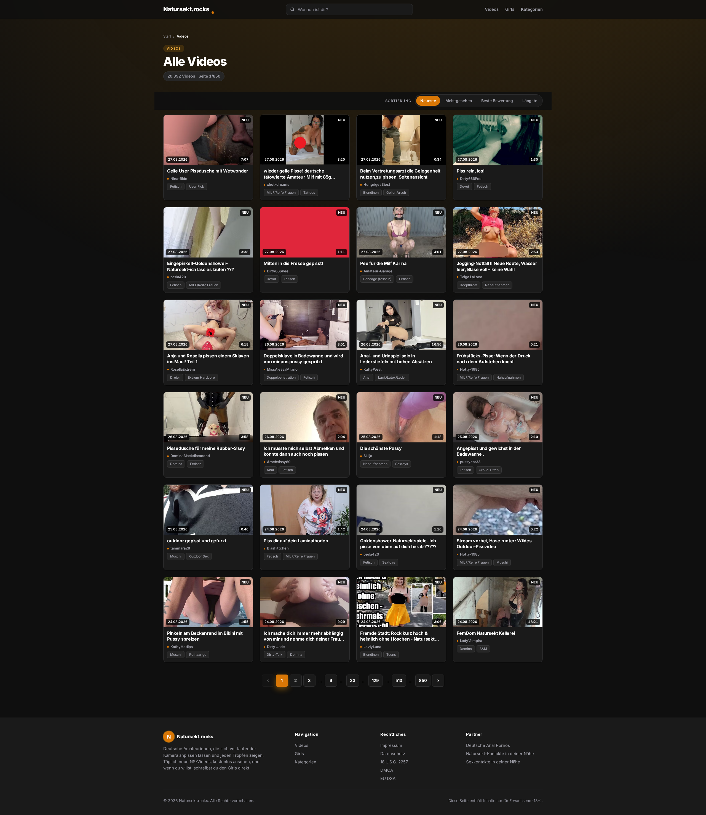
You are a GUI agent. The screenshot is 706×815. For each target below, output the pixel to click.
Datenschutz (392, 753)
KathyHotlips (181, 646)
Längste (529, 100)
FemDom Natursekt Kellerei (486, 633)
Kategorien (532, 9)
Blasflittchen (278, 548)
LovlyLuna (372, 646)
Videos (492, 9)
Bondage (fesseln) (377, 279)
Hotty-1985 (470, 369)
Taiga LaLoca (471, 277)
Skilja (367, 455)
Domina (176, 464)
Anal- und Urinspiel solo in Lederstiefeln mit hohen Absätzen (396, 358)
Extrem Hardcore (201, 377)
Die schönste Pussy (381, 448)
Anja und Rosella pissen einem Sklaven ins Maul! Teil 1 (208, 358)
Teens (391, 654)
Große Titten (489, 470)
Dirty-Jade (276, 646)
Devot (464, 186)
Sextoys (401, 464)
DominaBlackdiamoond (190, 455)
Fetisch (175, 186)
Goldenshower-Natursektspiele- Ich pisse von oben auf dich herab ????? (398, 543)
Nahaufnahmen (497, 285)
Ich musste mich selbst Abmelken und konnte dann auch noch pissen (304, 451)
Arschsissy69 (278, 462)
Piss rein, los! (471, 171)
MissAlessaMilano (282, 369)
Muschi (175, 556)
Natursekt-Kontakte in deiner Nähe (500, 754)
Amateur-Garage (377, 271)
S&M (483, 649)
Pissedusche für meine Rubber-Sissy (206, 448)
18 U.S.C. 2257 (394, 761)
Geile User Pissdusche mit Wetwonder (207, 171)
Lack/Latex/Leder (392, 377)
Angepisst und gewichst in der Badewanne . (489, 451)
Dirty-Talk (274, 654)
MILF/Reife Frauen (281, 192)
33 (352, 680)
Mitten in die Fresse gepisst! (293, 263)
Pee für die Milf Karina (383, 263)
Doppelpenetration (281, 377)
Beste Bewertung (497, 100)
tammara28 (180, 548)
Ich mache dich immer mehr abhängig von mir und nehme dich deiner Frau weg (303, 636)
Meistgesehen (458, 100)
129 (375, 680)
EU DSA (387, 778)
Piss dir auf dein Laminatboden (296, 540)
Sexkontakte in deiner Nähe (493, 762)
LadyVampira (471, 640)
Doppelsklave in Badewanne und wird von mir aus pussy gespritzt (303, 358)
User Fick (196, 186)
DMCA (386, 770)
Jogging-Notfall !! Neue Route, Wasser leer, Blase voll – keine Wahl (497, 266)
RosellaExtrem (182, 369)
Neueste (428, 100)
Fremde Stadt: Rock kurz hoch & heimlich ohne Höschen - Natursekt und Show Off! (397, 636)
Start (167, 36)
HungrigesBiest (376, 184)
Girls (509, 9)
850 (423, 680)
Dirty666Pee (471, 178)
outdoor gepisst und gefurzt (196, 540)
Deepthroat (468, 285)
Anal (366, 377)
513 (398, 680)
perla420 (178, 277)
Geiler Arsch (396, 192)
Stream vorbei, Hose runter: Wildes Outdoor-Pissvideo (494, 543)
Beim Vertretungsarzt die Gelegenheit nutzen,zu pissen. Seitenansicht (400, 173)
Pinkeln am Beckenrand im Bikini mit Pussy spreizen (205, 636)
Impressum (391, 745)
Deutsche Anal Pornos (491, 746)
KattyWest (372, 369)
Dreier (175, 377)
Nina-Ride (178, 178)
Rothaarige (197, 654)
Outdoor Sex (199, 556)
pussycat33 (470, 462)
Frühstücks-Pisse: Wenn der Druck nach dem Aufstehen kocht (493, 358)
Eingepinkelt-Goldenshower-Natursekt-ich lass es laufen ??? (200, 266)
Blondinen (371, 192)
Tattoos (309, 192)
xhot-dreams (278, 184)
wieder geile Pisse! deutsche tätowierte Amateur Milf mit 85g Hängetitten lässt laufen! (297, 174)
